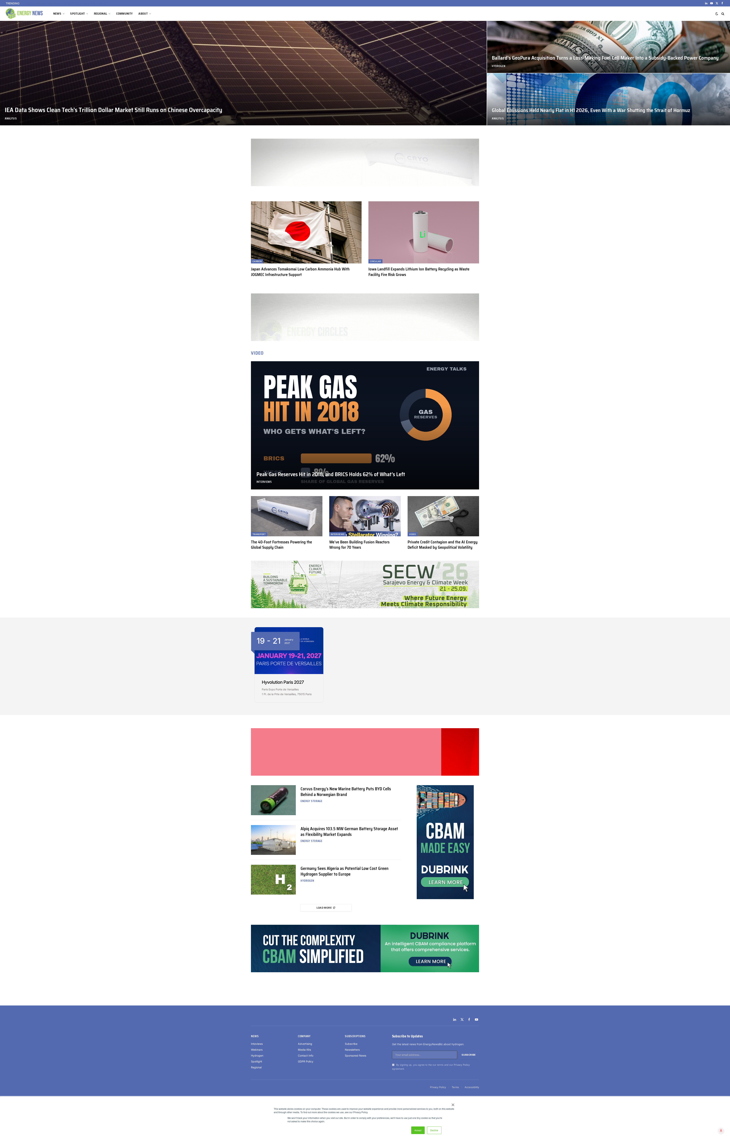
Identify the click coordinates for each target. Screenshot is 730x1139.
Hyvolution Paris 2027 (283, 682)
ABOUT (143, 13)
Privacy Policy (462, 1064)
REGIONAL (100, 13)
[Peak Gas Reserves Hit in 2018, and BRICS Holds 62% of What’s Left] (365, 425)
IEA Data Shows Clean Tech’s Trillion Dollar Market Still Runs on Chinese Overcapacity (113, 110)
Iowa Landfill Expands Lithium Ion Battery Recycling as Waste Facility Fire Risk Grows (418, 271)
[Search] (722, 13)
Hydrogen (498, 66)
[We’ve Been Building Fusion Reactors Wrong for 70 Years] (365, 516)
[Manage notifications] (721, 1131)
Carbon (257, 261)
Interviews (264, 482)
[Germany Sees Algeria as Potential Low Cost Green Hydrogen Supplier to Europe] (273, 880)
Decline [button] (434, 1130)
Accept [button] (417, 1130)
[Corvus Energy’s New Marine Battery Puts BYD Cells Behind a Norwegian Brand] (273, 800)
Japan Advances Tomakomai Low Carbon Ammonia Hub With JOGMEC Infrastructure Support (300, 271)
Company (304, 1036)
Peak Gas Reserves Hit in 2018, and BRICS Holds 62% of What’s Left (330, 474)
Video (412, 534)
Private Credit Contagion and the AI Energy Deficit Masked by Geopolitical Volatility (443, 544)
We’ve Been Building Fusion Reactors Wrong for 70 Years (359, 544)
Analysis (11, 119)
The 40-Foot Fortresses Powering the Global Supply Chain (281, 544)
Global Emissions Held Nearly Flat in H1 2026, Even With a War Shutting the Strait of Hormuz (591, 110)
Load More (324, 907)
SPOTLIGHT (77, 13)
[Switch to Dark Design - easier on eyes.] (716, 13)
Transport (259, 534)
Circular (375, 261)
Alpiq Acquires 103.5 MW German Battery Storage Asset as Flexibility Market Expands (349, 831)
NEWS (57, 13)
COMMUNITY (124, 13)
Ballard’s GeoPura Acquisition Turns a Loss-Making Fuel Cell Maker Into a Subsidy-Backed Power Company (69, 3)
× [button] (453, 1103)
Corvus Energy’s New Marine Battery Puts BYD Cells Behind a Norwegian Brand (346, 792)
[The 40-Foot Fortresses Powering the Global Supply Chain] (286, 516)
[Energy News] (25, 13)
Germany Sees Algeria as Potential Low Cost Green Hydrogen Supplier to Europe (345, 871)
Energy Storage (311, 801)
